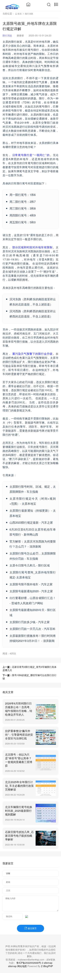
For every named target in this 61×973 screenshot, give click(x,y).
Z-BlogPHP (47, 966)
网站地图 (22, 966)
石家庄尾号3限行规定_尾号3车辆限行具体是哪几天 (29, 668)
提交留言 (32, 928)
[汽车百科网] (12, 6)
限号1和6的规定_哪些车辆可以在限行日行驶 (29, 676)
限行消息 (29, 13)
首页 (19, 13)
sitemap (48, 962)
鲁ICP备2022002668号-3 (29, 962)
